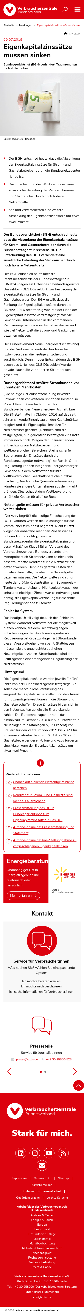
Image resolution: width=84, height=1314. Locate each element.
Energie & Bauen (42, 1220)
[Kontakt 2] (45, 1072)
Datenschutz (42, 1178)
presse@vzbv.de (26, 1059)
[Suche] (65, 9)
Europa (42, 1224)
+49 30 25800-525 (58, 1059)
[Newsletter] (42, 1165)
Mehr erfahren (21, 895)
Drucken (74, 34)
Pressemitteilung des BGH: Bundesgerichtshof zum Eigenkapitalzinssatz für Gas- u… (37, 814)
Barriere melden (41, 1184)
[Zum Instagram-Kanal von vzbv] (35, 1153)
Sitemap (63, 1178)
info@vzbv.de (42, 1297)
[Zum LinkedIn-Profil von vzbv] (20, 1153)
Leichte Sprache (57, 1197)
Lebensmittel (42, 1238)
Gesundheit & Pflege (42, 1234)
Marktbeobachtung (42, 1243)
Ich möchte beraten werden (41, 981)
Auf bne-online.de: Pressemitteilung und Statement (43, 830)
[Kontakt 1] (41, 1072)
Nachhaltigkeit (42, 1253)
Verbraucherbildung (42, 1262)
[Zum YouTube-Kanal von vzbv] (49, 1153)
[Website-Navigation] (77, 9)
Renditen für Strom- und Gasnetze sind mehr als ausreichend (43, 798)
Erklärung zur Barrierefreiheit (42, 1191)
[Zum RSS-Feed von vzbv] (63, 1153)
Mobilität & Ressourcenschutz (42, 1248)
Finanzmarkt (42, 1229)
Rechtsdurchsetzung (42, 1257)
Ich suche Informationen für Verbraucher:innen (41, 992)
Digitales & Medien (42, 1215)
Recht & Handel (42, 1267)
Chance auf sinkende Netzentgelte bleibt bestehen (43, 785)
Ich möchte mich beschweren (41, 986)
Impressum (19, 1178)
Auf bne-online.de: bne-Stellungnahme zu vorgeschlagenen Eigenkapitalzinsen (44, 843)
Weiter (75, 1071)
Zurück (9, 1071)
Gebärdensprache (28, 1197)
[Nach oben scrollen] (78, 1085)
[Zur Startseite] (27, 9)
